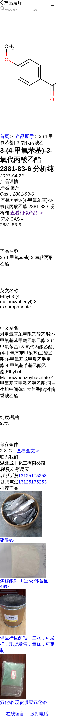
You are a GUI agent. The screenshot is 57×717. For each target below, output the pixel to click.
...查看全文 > (26, 450)
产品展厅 (25, 136)
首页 (4, 136)
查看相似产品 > (26, 212)
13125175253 (32, 475)
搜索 (35, 10)
